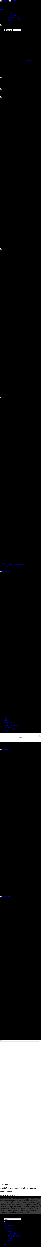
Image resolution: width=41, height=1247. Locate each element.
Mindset (6, 724)
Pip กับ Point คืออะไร (6, 566)
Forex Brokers (8, 722)
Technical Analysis (10, 729)
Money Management (11, 725)
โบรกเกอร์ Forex (9, 9)
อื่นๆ (5, 731)
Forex (10, 12)
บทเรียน (6, 7)
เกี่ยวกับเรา (7, 1244)
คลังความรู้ (7, 10)
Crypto (10, 22)
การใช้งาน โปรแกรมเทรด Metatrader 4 (12, 564)
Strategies (7, 727)
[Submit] (4, 1221)
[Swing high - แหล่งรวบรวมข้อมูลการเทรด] (9, 1)
